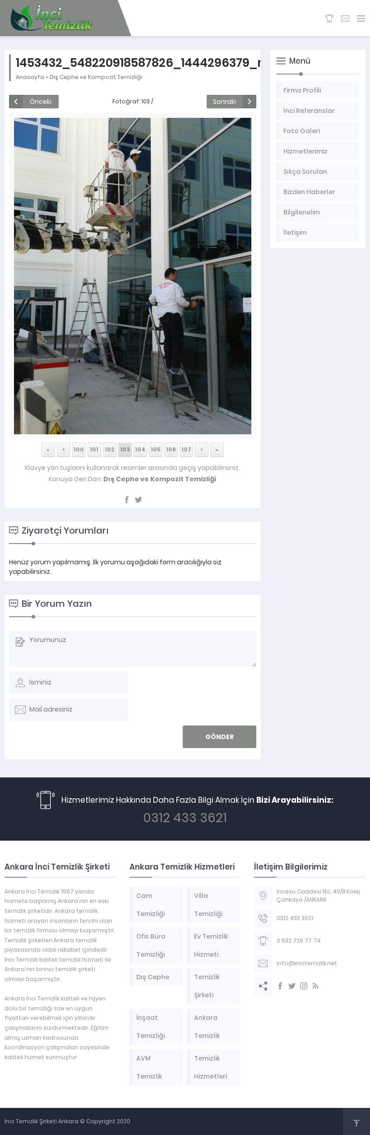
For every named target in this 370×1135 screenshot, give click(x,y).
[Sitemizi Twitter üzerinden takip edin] (292, 986)
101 (94, 449)
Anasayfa (30, 77)
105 (156, 449)
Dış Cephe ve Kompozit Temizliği (96, 77)
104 (140, 449)
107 (186, 449)
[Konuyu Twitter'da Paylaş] (138, 499)
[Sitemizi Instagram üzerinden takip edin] (303, 986)
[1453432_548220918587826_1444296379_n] (132, 429)
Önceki (40, 101)
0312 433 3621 (185, 818)
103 (125, 449)
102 (110, 449)
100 (79, 449)
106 (171, 449)
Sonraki (224, 101)
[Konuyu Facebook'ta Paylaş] (126, 499)
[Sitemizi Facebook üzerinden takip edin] (280, 986)
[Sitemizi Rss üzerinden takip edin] (315, 986)
